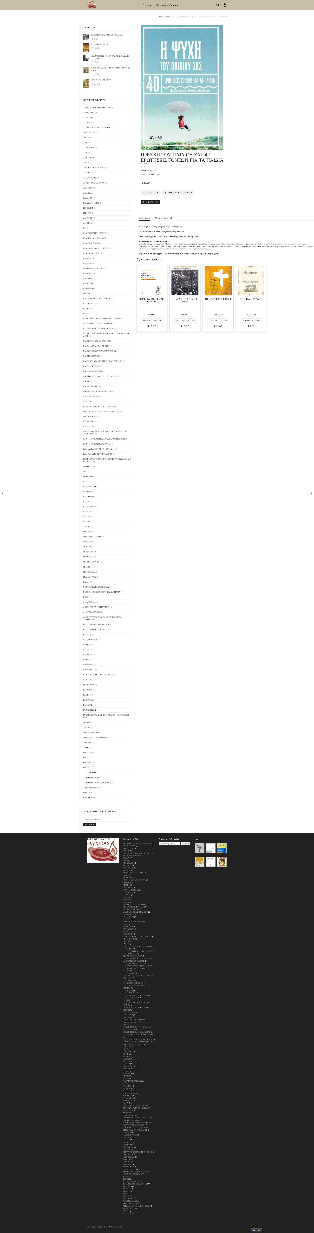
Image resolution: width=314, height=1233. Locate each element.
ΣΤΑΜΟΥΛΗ (87, 704)
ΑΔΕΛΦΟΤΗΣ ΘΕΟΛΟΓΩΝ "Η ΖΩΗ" (96, 127)
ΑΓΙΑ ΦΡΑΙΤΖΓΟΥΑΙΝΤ (251, 299)
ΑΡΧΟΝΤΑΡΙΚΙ (89, 177)
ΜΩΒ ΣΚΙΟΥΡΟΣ (89, 576)
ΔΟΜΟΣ (86, 223)
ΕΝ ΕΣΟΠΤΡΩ (88, 258)
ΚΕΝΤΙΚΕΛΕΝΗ (89, 506)
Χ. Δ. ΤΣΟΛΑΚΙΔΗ (90, 772)
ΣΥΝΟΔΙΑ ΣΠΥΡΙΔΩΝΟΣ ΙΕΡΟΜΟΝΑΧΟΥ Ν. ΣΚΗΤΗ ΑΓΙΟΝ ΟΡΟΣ (106, 716)
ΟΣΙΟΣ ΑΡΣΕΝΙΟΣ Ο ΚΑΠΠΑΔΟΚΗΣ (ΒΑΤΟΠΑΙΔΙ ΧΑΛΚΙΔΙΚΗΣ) (102, 618)
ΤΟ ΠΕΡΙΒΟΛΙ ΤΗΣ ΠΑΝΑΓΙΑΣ (95, 737)
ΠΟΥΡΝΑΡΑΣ (88, 669)
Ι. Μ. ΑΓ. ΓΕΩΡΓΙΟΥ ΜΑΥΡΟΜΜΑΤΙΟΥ (98, 323)
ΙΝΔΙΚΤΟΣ (87, 466)
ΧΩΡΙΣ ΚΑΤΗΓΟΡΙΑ (90, 787)
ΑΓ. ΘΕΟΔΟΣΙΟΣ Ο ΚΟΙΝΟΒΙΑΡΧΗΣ (97, 107)
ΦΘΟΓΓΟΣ (87, 752)
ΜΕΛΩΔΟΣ (87, 546)
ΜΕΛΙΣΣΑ (87, 541)
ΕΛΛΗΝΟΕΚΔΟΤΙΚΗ (91, 253)
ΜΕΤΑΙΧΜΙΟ (88, 556)
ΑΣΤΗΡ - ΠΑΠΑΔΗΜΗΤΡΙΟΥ (94, 182)
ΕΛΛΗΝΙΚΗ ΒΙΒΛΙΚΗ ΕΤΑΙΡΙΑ (95, 248)
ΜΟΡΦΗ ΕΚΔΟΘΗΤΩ (91, 561)
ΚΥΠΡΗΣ (86, 516)
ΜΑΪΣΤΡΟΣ (87, 531)
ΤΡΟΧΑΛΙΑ (87, 742)
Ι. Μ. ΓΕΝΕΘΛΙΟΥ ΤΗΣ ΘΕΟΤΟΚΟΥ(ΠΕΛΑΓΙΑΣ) (101, 328)
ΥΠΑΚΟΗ (87, 747)
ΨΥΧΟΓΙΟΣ (87, 797)
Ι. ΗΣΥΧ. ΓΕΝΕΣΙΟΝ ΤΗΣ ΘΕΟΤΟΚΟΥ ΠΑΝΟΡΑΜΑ (103, 318)
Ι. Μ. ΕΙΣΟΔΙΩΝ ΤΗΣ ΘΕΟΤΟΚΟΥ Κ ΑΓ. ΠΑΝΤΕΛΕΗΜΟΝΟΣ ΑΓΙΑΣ (106, 334)
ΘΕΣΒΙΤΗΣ (87, 308)
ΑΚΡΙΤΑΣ (87, 152)
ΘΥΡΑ (85, 313)
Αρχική (147, 4)
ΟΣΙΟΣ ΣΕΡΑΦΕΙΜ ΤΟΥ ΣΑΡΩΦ (95, 629)
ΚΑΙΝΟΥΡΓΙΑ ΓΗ (89, 486)
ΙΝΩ (84, 471)
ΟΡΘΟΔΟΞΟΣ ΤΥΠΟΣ (91, 612)
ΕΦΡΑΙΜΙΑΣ (88, 293)
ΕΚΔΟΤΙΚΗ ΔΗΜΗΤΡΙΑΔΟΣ (94, 238)
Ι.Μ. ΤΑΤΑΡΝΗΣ (89, 416)
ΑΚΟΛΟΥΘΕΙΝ (88, 147)
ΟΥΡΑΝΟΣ (87, 634)
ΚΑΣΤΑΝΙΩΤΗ (88, 496)
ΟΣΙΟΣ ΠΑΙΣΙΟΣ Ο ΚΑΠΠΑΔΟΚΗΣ (96, 624)
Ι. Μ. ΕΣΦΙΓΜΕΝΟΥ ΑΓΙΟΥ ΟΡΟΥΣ (96, 340)
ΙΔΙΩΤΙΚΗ (87, 426)
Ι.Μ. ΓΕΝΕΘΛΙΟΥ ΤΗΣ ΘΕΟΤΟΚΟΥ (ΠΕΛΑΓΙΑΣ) (101, 411)
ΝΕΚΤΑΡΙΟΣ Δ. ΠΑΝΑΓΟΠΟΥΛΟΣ (96, 586)
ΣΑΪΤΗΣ (86, 694)
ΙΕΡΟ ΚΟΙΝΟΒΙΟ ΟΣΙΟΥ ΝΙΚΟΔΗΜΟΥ (97, 453)
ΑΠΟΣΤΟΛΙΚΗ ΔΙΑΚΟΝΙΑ (93, 167)
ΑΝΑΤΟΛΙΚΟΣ (88, 157)
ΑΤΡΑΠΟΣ (87, 192)
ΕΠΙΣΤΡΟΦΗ (88, 278)
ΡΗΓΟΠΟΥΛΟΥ (88, 684)
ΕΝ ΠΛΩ (175, 16)
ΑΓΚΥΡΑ (86, 122)
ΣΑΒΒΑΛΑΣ (87, 689)
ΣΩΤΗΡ (86, 722)
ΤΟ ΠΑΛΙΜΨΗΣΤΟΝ (91, 732)
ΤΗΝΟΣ (86, 727)
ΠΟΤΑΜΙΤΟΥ (88, 664)
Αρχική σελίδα (164, 16)
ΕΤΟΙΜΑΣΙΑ (88, 288)
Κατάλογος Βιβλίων (167, 4)
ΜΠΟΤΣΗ (87, 566)
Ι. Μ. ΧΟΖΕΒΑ (88, 381)
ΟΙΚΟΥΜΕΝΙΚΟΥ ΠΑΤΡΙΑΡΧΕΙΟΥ (96, 607)
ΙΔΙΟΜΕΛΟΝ (88, 421)
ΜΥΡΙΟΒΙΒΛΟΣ (89, 571)
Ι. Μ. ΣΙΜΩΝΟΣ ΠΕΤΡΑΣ (92, 371)
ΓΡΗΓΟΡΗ (87, 212)
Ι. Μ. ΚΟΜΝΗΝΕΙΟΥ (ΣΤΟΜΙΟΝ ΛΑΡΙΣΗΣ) (99, 351)
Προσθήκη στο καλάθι (180, 193)
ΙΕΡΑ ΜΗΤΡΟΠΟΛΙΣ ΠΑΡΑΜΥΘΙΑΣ (96, 443)
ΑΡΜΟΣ (86, 172)
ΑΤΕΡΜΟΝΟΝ (88, 187)
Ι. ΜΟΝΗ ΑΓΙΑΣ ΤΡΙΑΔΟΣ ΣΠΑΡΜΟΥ (97, 391)
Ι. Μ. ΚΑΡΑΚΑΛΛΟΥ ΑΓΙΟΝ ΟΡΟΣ (96, 346)
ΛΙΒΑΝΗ (86, 526)
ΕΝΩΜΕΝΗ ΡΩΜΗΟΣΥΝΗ (93, 268)
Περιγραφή (144, 218)
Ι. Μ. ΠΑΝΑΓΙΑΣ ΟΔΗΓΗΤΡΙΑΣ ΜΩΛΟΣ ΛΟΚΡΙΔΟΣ (102, 361)
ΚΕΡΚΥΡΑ (87, 511)
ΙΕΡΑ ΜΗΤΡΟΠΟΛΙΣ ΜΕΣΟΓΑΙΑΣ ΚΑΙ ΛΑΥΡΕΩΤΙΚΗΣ (104, 438)
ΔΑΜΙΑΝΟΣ (87, 218)
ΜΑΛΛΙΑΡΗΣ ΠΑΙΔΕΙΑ (92, 536)
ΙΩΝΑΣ (86, 481)
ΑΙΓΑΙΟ (86, 142)
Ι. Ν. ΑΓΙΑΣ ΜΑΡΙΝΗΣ (91, 396)
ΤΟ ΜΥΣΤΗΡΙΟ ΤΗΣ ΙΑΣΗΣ (218, 299)
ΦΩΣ (85, 757)
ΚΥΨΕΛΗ (87, 521)
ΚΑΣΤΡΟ (86, 501)
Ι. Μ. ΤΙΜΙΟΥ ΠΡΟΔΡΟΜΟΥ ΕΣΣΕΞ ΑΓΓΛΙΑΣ (100, 376)
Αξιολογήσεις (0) (163, 218)
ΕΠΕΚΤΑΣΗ (87, 273)
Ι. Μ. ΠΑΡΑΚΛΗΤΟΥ (91, 366)
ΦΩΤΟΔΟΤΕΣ (88, 767)
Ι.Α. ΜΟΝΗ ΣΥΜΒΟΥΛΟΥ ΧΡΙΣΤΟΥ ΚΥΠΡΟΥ (100, 406)
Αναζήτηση (89, 824)
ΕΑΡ (85, 228)
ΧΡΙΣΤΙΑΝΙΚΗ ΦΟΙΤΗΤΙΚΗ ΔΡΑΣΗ (96, 782)
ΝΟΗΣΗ (86, 596)
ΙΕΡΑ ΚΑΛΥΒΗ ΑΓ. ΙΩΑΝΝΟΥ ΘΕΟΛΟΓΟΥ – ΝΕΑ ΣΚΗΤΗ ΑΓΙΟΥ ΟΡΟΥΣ (105, 432)
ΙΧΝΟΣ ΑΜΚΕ (88, 476)
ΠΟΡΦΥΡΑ (87, 659)
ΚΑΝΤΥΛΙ (87, 491)
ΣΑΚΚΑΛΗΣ (88, 699)
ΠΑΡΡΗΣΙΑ (87, 644)
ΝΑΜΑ (85, 581)
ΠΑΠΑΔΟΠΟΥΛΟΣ (90, 639)
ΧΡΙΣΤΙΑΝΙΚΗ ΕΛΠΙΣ (91, 777)
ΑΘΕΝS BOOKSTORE (91, 132)
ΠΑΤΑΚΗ (86, 649)
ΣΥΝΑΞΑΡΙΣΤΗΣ (89, 709)
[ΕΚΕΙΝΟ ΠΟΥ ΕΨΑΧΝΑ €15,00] (311, 493)
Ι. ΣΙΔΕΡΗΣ (87, 401)
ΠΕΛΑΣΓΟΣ (87, 654)
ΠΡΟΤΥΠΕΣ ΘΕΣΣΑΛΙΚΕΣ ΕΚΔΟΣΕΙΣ (97, 674)
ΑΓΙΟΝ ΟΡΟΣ (88, 117)
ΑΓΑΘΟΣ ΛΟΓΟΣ (89, 112)
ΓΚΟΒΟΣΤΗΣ (88, 207)
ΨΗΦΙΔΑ (86, 792)
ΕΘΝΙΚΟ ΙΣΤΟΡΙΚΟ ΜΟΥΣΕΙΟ (94, 233)
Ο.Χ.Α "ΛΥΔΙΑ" (88, 602)
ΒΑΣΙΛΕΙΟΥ (87, 197)
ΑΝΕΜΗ (86, 162)
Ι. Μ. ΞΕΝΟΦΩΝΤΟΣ (91, 356)
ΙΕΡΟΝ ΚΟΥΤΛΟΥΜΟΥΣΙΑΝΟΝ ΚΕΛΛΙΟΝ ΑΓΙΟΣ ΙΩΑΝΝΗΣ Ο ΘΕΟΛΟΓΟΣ (107, 460)
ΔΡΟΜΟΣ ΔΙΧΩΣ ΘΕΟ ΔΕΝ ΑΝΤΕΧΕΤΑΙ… (152, 300)
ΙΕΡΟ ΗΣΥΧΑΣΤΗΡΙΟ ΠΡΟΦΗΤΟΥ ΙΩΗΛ (98, 448)
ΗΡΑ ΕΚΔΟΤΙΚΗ (89, 303)
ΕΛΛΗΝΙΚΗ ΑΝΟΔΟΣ (91, 243)
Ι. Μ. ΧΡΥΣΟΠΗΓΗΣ (90, 386)
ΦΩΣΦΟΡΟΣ (87, 762)
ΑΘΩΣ (85, 137)
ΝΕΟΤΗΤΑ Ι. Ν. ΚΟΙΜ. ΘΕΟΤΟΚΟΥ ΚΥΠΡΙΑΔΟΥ (101, 591)
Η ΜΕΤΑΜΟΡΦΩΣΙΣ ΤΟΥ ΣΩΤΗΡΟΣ (97, 298)
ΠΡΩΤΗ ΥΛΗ (88, 679)
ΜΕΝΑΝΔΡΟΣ (88, 551)
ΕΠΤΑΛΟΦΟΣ (88, 283)
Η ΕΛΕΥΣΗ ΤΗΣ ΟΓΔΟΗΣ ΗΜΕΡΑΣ (185, 300)
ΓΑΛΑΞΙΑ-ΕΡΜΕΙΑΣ (91, 202)
